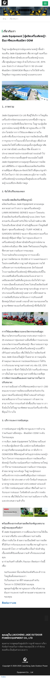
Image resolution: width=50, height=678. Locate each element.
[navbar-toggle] (45, 3)
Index (3, 677)
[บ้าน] (5, 3)
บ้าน (4, 19)
